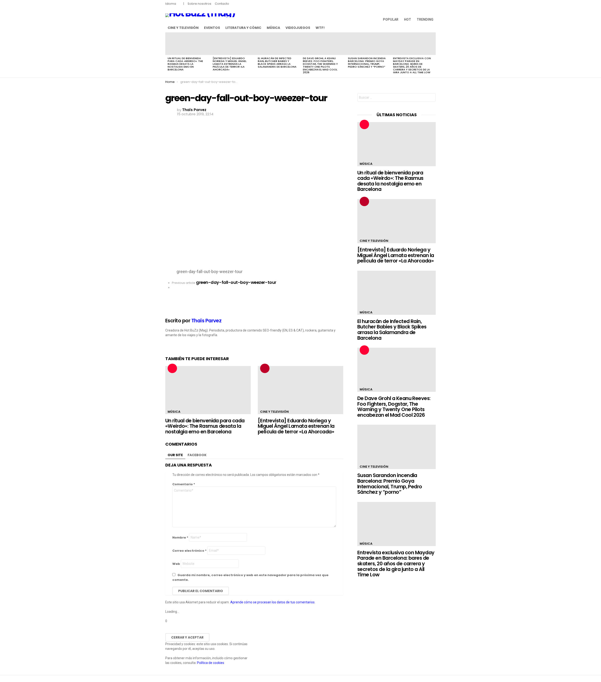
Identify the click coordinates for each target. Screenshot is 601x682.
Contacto (222, 3)
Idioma (170, 3)
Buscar (431, 98)
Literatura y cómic (243, 27)
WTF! (320, 27)
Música (273, 27)
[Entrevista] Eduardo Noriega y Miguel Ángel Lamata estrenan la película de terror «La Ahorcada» (230, 63)
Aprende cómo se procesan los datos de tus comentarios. (272, 602)
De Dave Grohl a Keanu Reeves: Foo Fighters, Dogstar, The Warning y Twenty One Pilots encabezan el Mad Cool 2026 (320, 65)
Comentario (183, 484)
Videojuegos (297, 27)
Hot (407, 19)
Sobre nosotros (199, 3)
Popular (390, 19)
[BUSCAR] (433, 27)
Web (176, 564)
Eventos (212, 27)
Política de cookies (210, 663)
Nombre (180, 537)
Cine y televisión (183, 27)
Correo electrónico (189, 550)
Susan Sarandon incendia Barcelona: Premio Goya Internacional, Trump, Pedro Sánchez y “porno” (367, 62)
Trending (425, 19)
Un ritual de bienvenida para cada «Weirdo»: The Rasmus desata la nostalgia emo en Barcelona (185, 63)
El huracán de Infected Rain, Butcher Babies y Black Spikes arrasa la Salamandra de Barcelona (277, 62)
